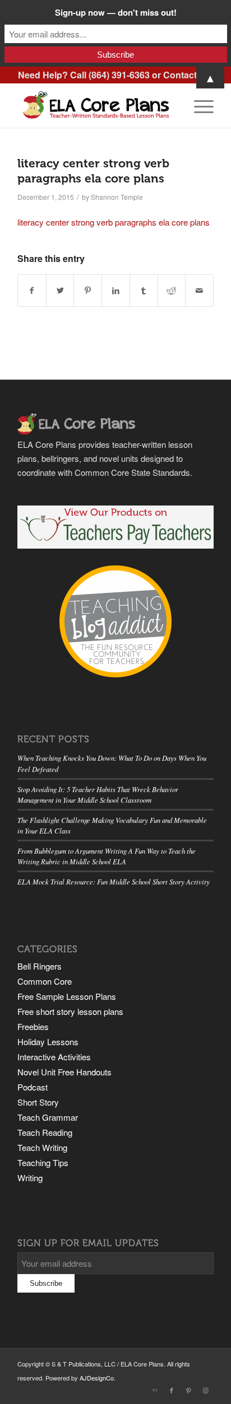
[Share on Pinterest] (87, 290)
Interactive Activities (54, 1057)
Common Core (44, 981)
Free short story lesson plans (70, 1011)
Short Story (38, 1102)
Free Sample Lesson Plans (66, 996)
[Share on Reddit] (172, 290)
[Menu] (198, 105)
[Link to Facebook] (171, 1390)
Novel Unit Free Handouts (64, 1072)
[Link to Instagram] (205, 1390)
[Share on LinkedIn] (116, 290)
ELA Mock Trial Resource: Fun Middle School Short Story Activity (113, 881)
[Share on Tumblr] (144, 290)
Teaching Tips (42, 1162)
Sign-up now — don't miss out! (116, 12)
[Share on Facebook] (32, 290)
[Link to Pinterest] (188, 1390)
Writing (30, 1177)
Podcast (32, 1087)
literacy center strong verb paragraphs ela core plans (113, 222)
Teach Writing (42, 1147)
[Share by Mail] (199, 290)
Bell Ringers (39, 966)
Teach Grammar (47, 1117)
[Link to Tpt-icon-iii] (154, 1390)
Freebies (33, 1026)
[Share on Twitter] (60, 290)
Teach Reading (44, 1132)
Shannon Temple (117, 197)
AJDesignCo (97, 1377)
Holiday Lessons (47, 1041)
